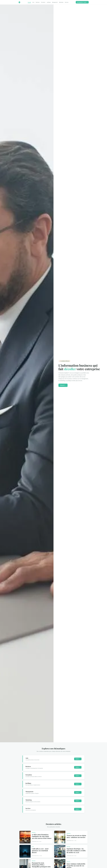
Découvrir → (63, 385)
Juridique (49, 2)
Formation (43, 2)
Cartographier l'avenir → (82, 2)
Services (66, 2)
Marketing (61, 2)
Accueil (29, 2)
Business (38, 2)
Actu (33, 2)
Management (55, 2)
